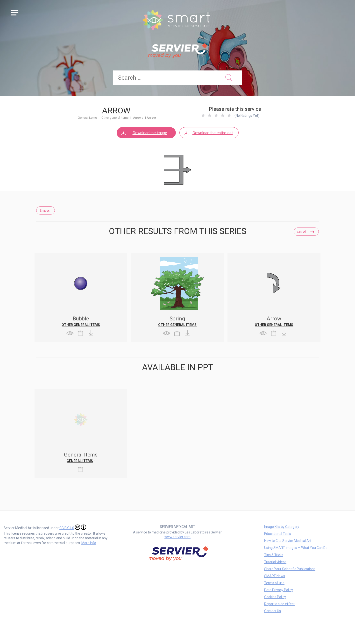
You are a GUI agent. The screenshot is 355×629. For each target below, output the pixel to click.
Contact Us (272, 611)
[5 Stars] (229, 115)
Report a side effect (279, 604)
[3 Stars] (216, 115)
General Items (87, 117)
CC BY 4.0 (66, 528)
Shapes (45, 210)
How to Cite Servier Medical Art (287, 541)
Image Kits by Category (281, 527)
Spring (177, 319)
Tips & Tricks (273, 555)
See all (302, 232)
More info (88, 543)
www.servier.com (177, 537)
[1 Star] (203, 115)
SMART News (274, 576)
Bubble (81, 319)
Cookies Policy (275, 597)
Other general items (114, 117)
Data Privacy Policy (278, 590)
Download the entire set (212, 133)
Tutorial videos (275, 562)
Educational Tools (277, 534)
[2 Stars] (209, 115)
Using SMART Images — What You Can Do (295, 548)
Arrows (138, 117)
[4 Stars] (222, 115)
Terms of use (274, 583)
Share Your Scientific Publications (289, 569)
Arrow (274, 319)
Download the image (150, 133)
